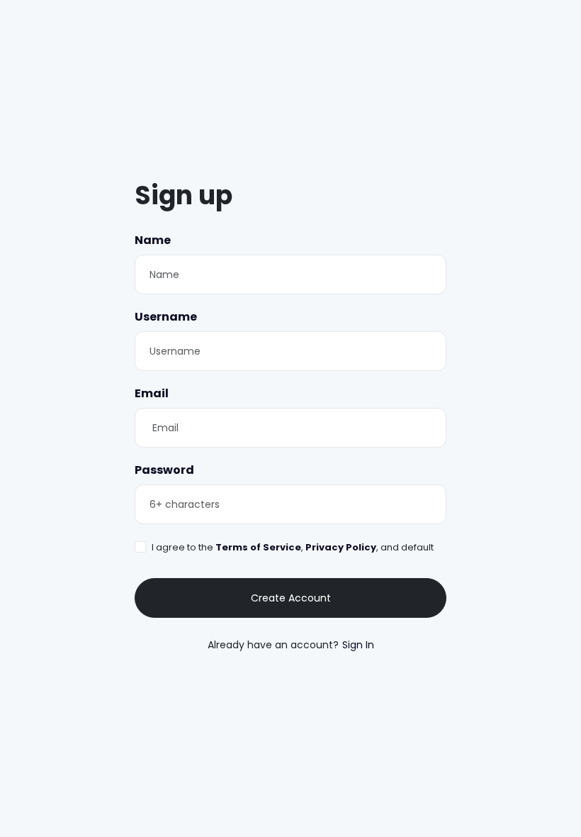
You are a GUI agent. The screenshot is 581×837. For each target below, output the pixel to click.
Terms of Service (258, 547)
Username (166, 317)
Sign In (358, 645)
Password (164, 470)
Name (153, 240)
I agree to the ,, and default (293, 547)
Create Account (291, 598)
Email (152, 393)
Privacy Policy (339, 547)
